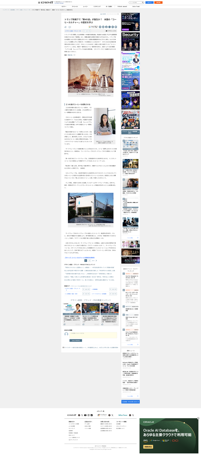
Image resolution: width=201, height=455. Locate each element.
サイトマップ (72, 428)
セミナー (64, 6)
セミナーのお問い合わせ (106, 426)
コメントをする (76, 340)
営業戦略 (95, 289)
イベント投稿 (88, 428)
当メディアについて (73, 439)
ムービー (85, 6)
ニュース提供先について (74, 437)
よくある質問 (72, 426)
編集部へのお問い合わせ (106, 424)
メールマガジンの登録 (74, 424)
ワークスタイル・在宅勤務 (99, 294)
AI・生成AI (109, 6)
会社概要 (118, 424)
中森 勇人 (70, 55)
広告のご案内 (88, 426)
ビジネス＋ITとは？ (59, 3)
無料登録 (158, 2)
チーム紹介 (87, 424)
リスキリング (96, 6)
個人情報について (120, 428)
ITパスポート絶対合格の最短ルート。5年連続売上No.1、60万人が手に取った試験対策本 (91, 347)
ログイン (150, 2)
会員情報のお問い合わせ (106, 428)
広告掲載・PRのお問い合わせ (129, 401)
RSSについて (72, 435)
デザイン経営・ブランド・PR (73, 31)
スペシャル (75, 6)
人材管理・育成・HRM (71, 294)
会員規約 (71, 430)
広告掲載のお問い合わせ (106, 430)
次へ (93, 261)
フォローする (87, 30)
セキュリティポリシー (121, 426)
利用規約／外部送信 (73, 433)
